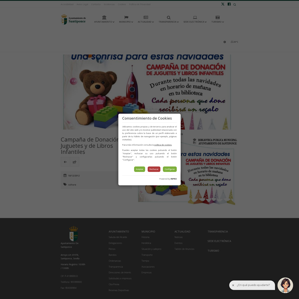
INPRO (174, 179)
